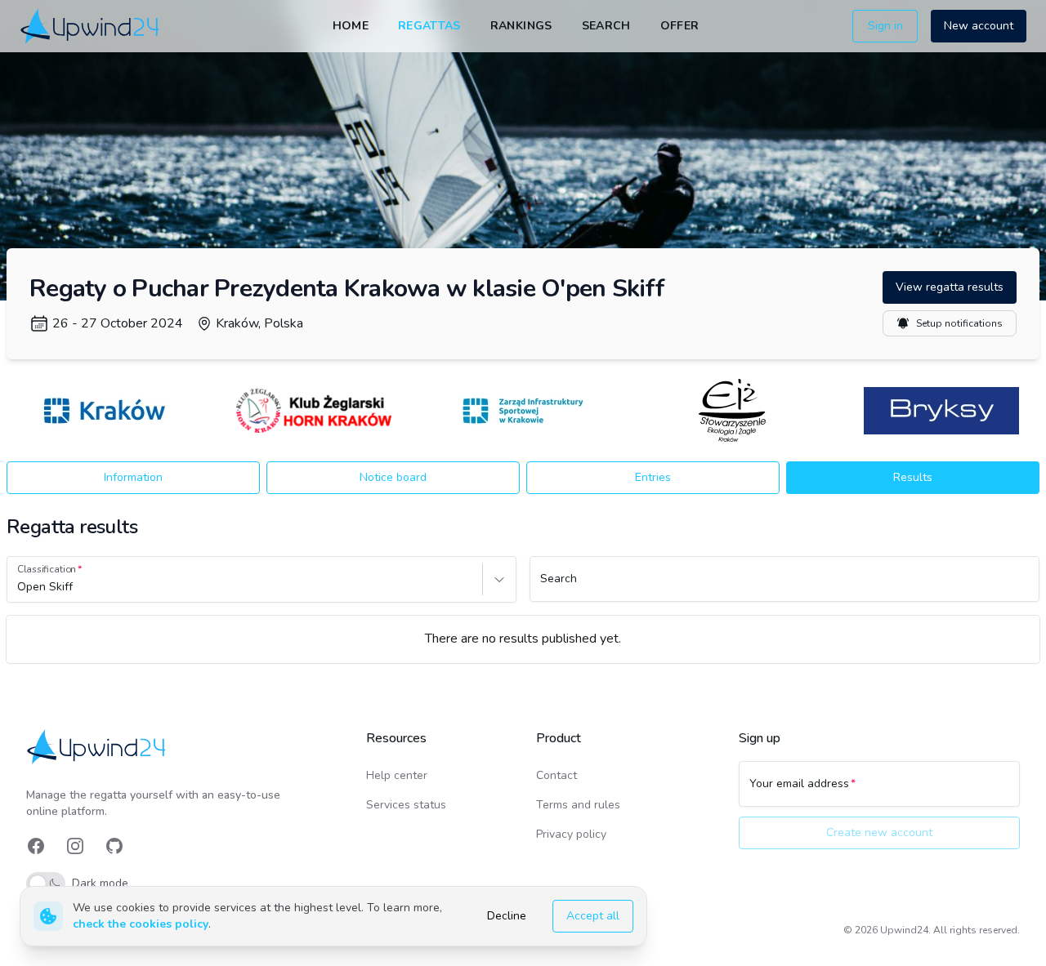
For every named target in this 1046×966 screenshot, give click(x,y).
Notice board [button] (393, 477)
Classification (46, 569)
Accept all (592, 916)
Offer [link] (680, 25)
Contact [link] (556, 775)
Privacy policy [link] (571, 834)
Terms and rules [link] (578, 804)
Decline (506, 916)
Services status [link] (406, 804)
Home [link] (351, 25)
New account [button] (978, 25)
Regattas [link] (429, 25)
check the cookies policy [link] (140, 924)
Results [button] (912, 477)
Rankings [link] (521, 25)
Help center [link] (396, 775)
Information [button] (133, 477)
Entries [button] (653, 477)
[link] (91, 25)
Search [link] (606, 25)
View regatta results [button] (950, 287)
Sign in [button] (885, 25)
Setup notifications (959, 323)
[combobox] (18, 587)
